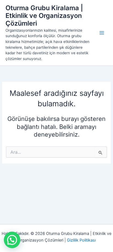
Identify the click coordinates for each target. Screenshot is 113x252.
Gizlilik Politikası (81, 240)
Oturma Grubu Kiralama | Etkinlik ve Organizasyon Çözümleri (44, 16)
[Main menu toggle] (102, 33)
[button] (12, 240)
